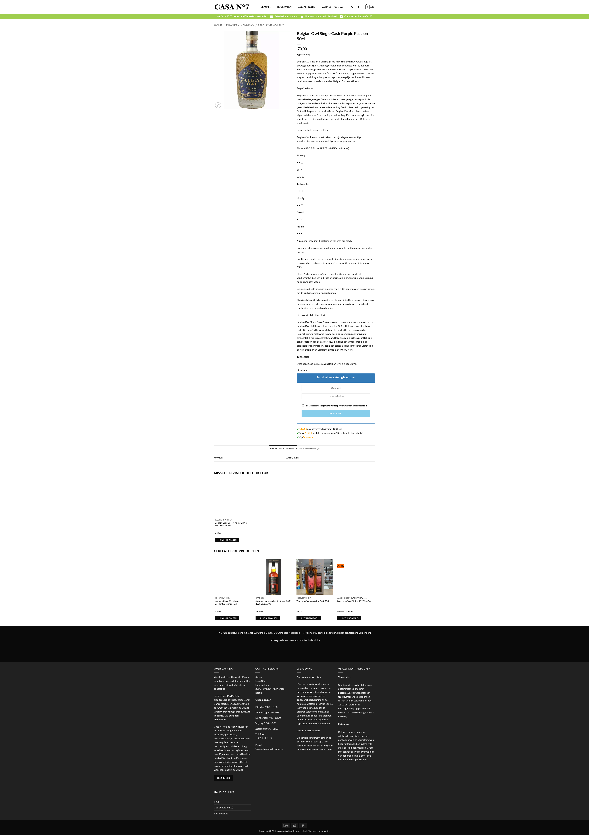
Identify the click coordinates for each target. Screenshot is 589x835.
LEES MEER (223, 778)
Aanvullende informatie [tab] (283, 448)
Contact (339, 7)
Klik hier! (336, 413)
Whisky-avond (293, 457)
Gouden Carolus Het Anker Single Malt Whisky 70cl (231, 524)
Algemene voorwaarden (319, 831)
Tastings (326, 7)
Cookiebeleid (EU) (223, 807)
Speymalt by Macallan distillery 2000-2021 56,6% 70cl (273, 602)
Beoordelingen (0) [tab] (309, 448)
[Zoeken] (352, 7)
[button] (358, 7)
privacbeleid (361, 405)
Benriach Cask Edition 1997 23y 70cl (354, 601)
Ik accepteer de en (336, 405)
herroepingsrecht (306, 691)
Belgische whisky (271, 25)
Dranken (266, 7)
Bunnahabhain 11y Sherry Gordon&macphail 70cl (227, 602)
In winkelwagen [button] (228, 540)
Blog (216, 801)
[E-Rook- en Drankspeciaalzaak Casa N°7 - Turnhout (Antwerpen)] (232, 7)
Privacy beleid (300, 831)
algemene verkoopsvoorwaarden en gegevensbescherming (314, 695)
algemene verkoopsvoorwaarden (336, 405)
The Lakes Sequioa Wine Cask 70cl (312, 601)
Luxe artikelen (306, 7)
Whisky (248, 25)
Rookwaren (284, 7)
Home (218, 25)
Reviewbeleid (221, 813)
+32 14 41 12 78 (263, 737)
